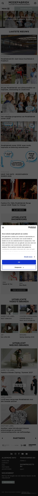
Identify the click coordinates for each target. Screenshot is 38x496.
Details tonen (28, 257)
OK (19, 262)
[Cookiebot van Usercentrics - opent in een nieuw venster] (28, 227)
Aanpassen (18, 267)
